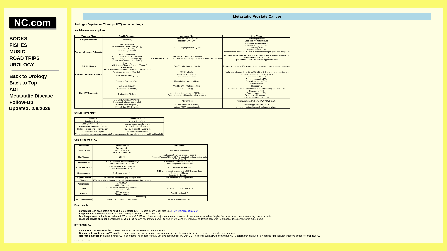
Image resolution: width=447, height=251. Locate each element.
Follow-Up (21, 102)
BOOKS (18, 38)
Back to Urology (28, 76)
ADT (14, 89)
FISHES (18, 45)
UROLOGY (21, 64)
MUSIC (17, 51)
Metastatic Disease (31, 96)
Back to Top (23, 83)
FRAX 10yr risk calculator (184, 211)
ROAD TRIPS (24, 58)
